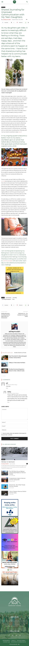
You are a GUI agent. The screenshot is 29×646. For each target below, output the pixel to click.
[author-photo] (14, 329)
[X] (20, 635)
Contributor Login (6, 642)
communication (8, 297)
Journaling (15, 297)
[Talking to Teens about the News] (4, 364)
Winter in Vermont (8, 462)
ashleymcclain (7, 19)
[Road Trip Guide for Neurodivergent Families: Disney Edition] (4, 357)
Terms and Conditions (21, 640)
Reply (7, 388)
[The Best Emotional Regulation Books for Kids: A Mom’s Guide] (4, 370)
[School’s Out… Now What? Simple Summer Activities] (4, 486)
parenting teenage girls (6, 299)
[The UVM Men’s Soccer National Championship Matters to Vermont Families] (4, 473)
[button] (2, 2)
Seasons (3, 459)
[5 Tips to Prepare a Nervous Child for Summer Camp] (4, 493)
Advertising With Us (6, 640)
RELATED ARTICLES (7, 352)
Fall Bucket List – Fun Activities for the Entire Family (23, 315)
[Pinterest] (16, 635)
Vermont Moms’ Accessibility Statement (18, 642)
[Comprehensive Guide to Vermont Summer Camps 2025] (4, 480)
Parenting (3, 7)
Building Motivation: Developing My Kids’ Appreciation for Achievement (5, 315)
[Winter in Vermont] (14, 453)
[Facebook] (9, 635)
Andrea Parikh (5, 463)
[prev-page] (2, 376)
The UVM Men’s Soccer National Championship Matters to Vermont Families (17, 473)
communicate (7, 261)
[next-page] (4, 376)
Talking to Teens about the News (17, 362)
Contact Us (13, 640)
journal (3, 181)
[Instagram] (12, 635)
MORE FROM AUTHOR (20, 352)
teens (19, 132)
